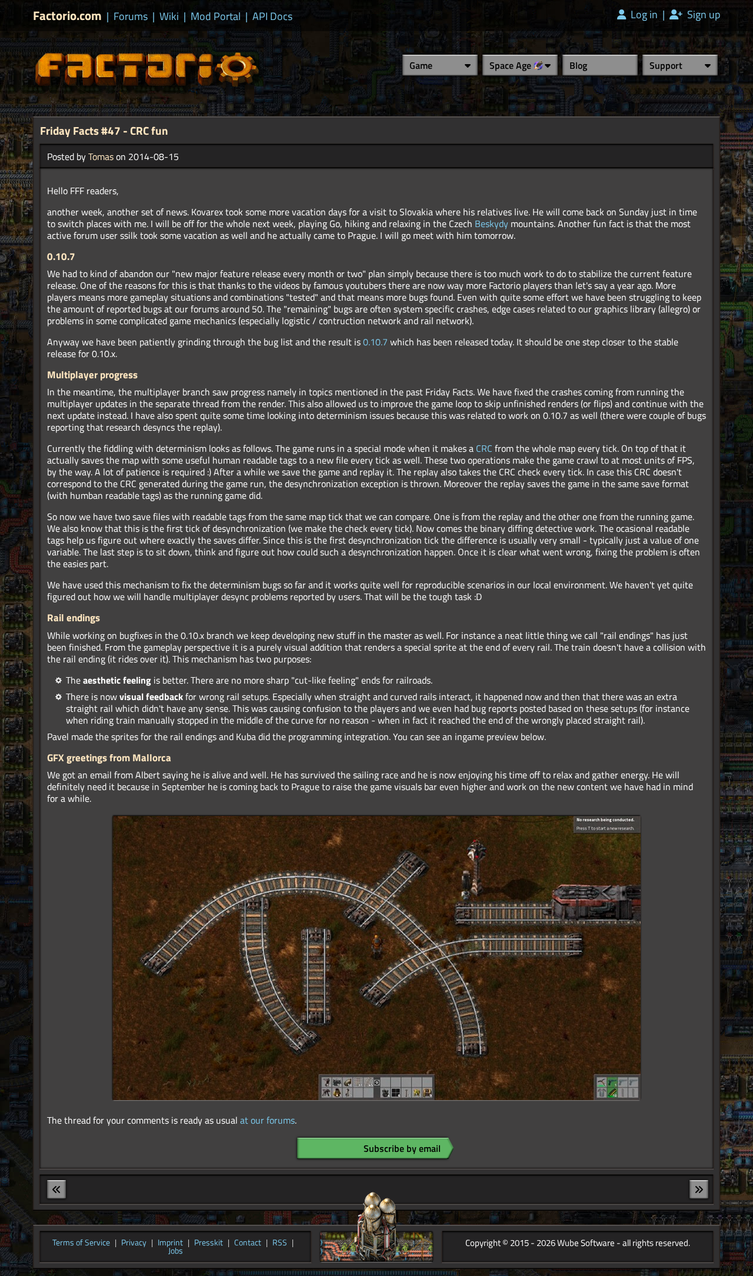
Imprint (170, 1243)
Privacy (133, 1243)
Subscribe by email (402, 1148)
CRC (484, 448)
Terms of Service (81, 1243)
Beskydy (491, 223)
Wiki (169, 16)
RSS (279, 1243)
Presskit (208, 1243)
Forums (131, 16)
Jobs (175, 1251)
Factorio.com (67, 15)
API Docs (272, 16)
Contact (247, 1243)
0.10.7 (375, 342)
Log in (643, 14)
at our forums (267, 1120)
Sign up (702, 14)
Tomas (101, 156)
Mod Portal (216, 16)
